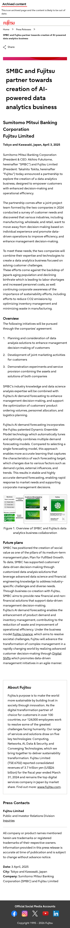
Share (11, 47)
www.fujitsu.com (49, 787)
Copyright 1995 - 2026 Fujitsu (35, 923)
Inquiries (9, 820)
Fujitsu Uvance (23, 634)
